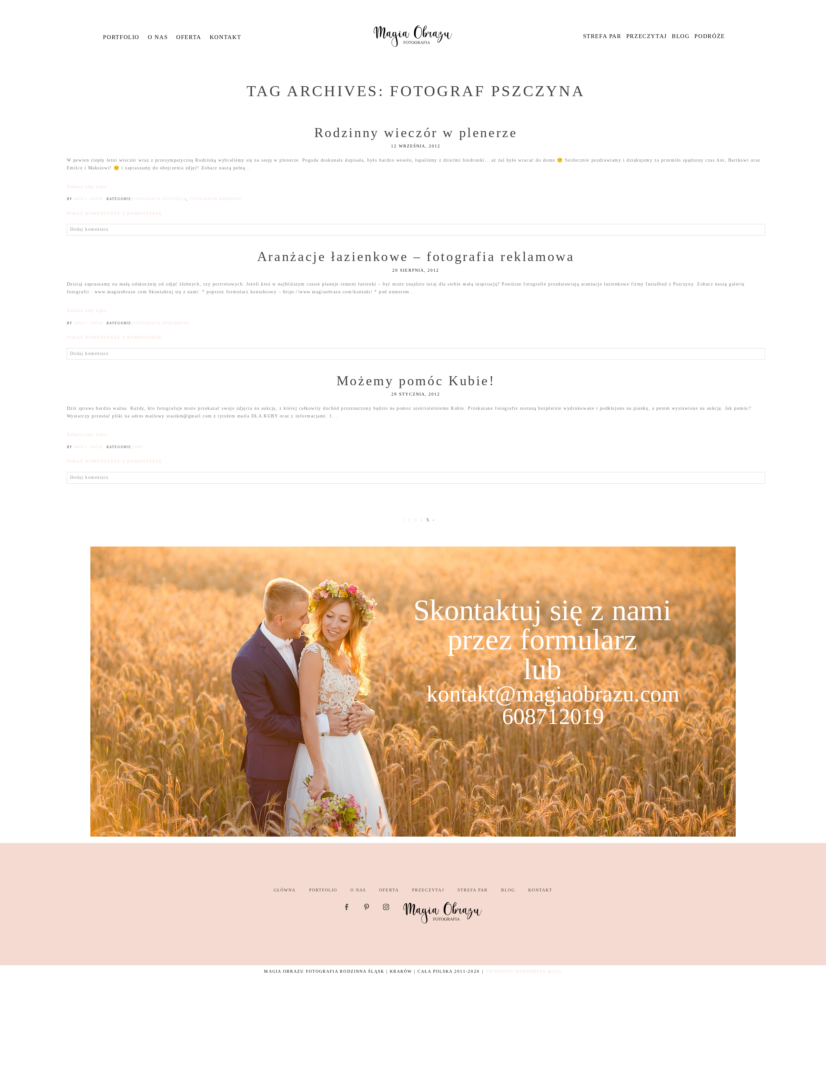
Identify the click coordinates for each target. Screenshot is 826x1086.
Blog (681, 36)
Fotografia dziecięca (159, 199)
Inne (138, 447)
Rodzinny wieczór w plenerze (416, 132)
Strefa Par (602, 36)
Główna (285, 890)
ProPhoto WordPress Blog (524, 971)
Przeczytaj (646, 36)
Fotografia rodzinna (215, 199)
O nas (158, 37)
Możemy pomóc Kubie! (416, 380)
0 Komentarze (114, 213)
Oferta (188, 37)
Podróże (709, 36)
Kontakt (225, 37)
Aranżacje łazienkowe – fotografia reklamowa (416, 256)
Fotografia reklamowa (161, 323)
